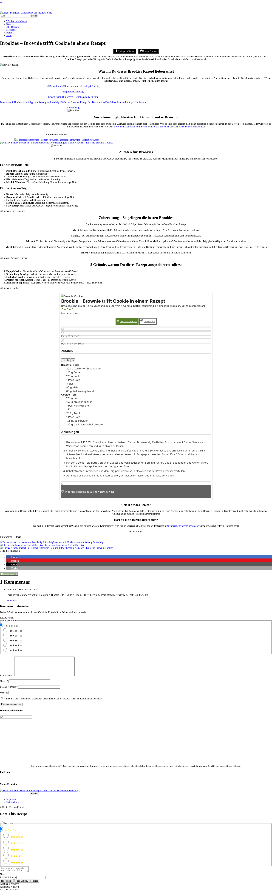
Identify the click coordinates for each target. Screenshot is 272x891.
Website (4, 692)
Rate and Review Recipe (27, 881)
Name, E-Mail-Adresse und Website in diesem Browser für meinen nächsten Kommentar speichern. (53, 698)
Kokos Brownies (160, 126)
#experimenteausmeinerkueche (183, 526)
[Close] (1, 821)
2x (68, 360)
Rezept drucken (150, 51)
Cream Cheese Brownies (191, 126)
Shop (8, 35)
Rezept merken (9, 574)
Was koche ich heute (16, 21)
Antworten (11, 600)
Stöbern (10, 24)
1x (63, 360)
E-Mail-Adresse (9, 686)
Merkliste (11, 29)
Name (4, 681)
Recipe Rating (7, 617)
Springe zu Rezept (126, 51)
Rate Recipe (6, 881)
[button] (62, 309)
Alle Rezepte (12, 27)
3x (73, 360)
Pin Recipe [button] (149, 321)
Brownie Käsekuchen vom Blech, (130, 126)
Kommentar (7, 675)
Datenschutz (12, 802)
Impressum (11, 799)
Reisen (9, 32)
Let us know (92, 491)
